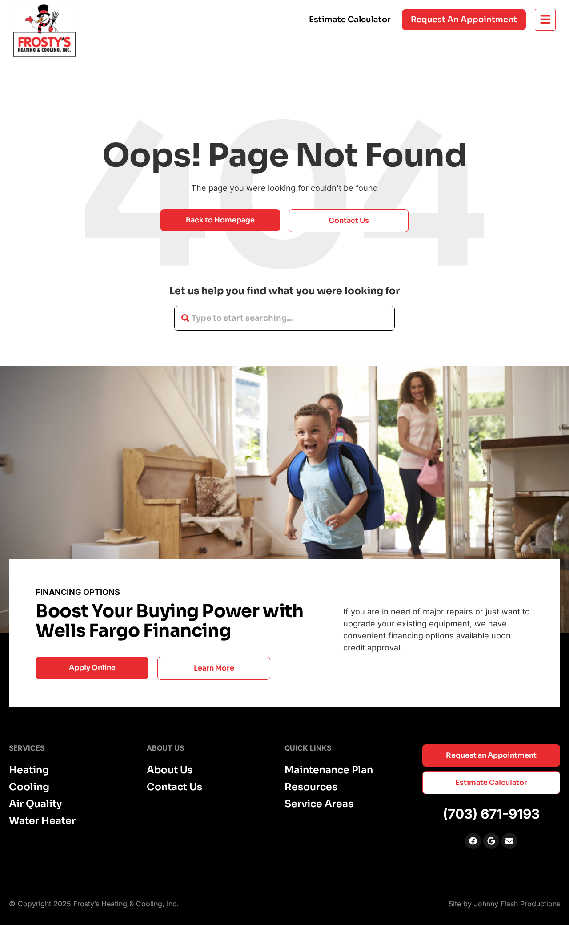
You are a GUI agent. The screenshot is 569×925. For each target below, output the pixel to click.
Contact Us (174, 787)
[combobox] (284, 318)
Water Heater (42, 820)
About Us (170, 770)
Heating (29, 770)
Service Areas (318, 804)
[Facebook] (473, 841)
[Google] (491, 841)
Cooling (29, 787)
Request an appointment (464, 19)
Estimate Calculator (350, 19)
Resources (310, 787)
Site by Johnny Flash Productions (504, 903)
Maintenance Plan (328, 770)
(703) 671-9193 (491, 814)
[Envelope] (509, 841)
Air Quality (35, 804)
